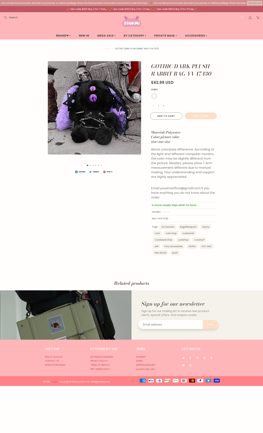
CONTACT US (52, 360)
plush (175, 252)
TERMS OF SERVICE (99, 364)
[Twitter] (183, 358)
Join (210, 324)
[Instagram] (204, 358)
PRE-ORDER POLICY (100, 369)
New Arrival (160, 252)
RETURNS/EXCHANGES (101, 356)
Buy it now (201, 115)
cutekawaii (188, 233)
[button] (87, 165)
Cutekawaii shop (163, 239)
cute (157, 233)
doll (156, 246)
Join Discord (254, 3)
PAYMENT (141, 356)
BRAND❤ (62, 35)
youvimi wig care (145, 369)
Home (107, 48)
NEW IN (84, 35)
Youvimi (166, 212)
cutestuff (199, 239)
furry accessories (173, 246)
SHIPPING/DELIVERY (146, 364)
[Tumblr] (211, 358)
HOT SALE (206, 246)
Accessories (168, 226)
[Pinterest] (197, 358)
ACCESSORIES (195, 35)
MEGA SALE (105, 35)
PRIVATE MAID (165, 35)
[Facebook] (190, 358)
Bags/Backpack (188, 226)
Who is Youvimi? (54, 356)
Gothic (192, 246)
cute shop (171, 233)
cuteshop (183, 239)
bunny (205, 226)
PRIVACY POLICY (98, 360)
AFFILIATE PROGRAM (55, 364)
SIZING (139, 360)
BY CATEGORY (134, 35)
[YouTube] (183, 365)
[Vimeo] (190, 365)
